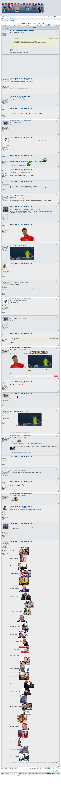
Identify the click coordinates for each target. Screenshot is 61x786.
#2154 (11, 458)
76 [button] (56, 25)
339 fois (6, 175)
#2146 (11, 300)
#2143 (11, 245)
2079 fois (4, 38)
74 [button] (53, 25)
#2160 (11, 543)
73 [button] (51, 25)
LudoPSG (4, 213)
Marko (15, 35)
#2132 (11, 79)
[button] (38, 25)
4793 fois (4, 91)
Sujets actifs (12, 20)
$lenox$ (3, 268)
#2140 (11, 195)
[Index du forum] (23, 8)
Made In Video (23, 775)
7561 (7, 99)
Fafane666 (4, 144)
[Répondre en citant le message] (57, 31)
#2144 (11, 265)
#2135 (11, 122)
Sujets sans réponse (5, 20)
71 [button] (47, 25)
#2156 (11, 482)
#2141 (11, 207)
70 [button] (45, 25)
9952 (7, 33)
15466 (7, 111)
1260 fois (6, 149)
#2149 (11, 349)
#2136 (11, 138)
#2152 (11, 411)
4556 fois (6, 102)
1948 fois (4, 104)
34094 (7, 86)
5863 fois (6, 114)
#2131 (11, 32)
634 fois (6, 131)
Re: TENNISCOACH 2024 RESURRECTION (22, 31)
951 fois (3, 329)
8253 (7, 127)
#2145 (11, 282)
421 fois (6, 218)
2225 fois (4, 276)
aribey (3, 97)
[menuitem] (9, 17)
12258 (7, 271)
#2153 (11, 437)
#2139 (11, 183)
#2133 (11, 97)
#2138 (11, 170)
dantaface (17, 79)
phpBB (33, 775)
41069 (7, 145)
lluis (16, 122)
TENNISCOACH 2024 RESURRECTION (30, 23)
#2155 (11, 470)
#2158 (11, 507)
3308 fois (4, 151)
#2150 (11, 382)
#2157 (11, 495)
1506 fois (6, 274)
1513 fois (4, 220)
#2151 (11, 395)
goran (3, 31)
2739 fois (4, 116)
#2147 (11, 318)
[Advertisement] (34, 65)
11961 (7, 214)
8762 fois (6, 292)
